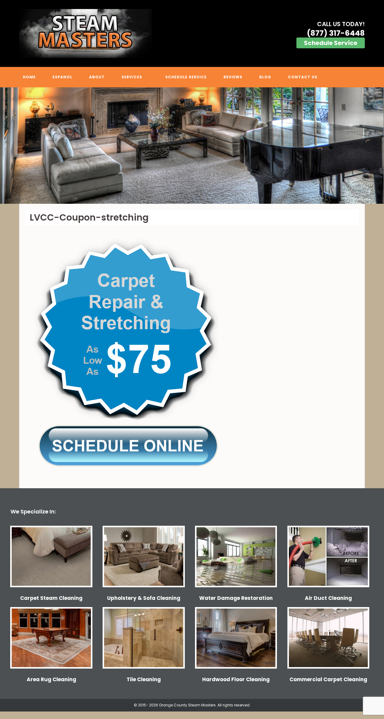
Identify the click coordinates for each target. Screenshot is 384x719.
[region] (192, 145)
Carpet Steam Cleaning (51, 598)
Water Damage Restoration (236, 598)
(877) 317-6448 (336, 33)
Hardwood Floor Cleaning (236, 679)
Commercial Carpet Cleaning (328, 679)
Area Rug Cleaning (51, 679)
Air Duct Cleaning (328, 598)
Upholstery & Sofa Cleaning (143, 598)
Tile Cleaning (144, 679)
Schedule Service (330, 43)
